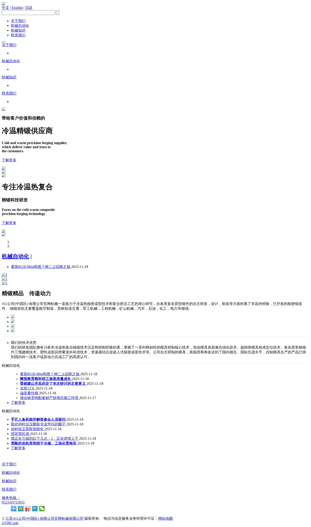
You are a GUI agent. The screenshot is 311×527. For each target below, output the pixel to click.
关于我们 (18, 21)
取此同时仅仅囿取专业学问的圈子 (38, 424)
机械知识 (18, 30)
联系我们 (18, 35)
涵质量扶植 (29, 393)
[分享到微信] (42, 508)
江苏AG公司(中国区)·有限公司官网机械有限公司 (44, 518)
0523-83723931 (13, 502)
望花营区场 (20, 434)
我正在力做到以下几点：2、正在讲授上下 (45, 438)
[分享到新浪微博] (28, 508)
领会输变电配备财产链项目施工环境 (49, 398)
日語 (28, 8)
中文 (5, 8)
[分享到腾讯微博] (35, 508)
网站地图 (165, 518)
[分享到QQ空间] (21, 508)
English (17, 8)
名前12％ (28, 388)
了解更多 (9, 160)
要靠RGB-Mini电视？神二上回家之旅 (41, 267)
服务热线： (11, 498)
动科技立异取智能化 (28, 429)
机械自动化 (20, 25)
